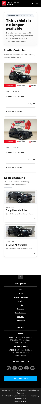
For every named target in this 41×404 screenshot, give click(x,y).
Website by (18, 401)
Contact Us (20, 321)
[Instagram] (27, 368)
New (20, 290)
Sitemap (18, 399)
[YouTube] (21, 368)
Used (20, 293)
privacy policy (34, 396)
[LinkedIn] (32, 368)
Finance (20, 309)
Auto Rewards (20, 313)
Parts (20, 305)
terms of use (25, 396)
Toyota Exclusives (20, 297)
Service (21, 301)
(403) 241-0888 (20, 379)
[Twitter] (15, 368)
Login (24, 399)
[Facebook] (9, 368)
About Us (20, 317)
